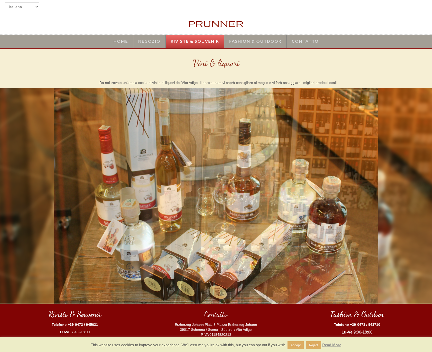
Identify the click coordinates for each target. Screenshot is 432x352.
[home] (216, 23)
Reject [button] (313, 345)
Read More (331, 345)
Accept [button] (295, 345)
